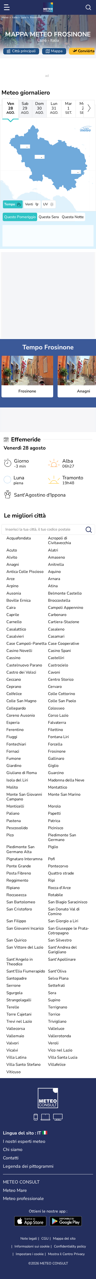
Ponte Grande (18, 866)
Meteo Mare (15, 1190)
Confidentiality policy (70, 1246)
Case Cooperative (63, 643)
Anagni (12, 564)
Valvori (12, 1043)
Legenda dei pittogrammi (28, 1166)
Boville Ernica (18, 600)
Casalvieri (15, 636)
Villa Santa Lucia (62, 1057)
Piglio (53, 847)
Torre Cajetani (19, 1014)
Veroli (53, 1043)
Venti (29, 204)
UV (45, 204)
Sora (52, 993)
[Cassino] (70, 171)
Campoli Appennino (65, 607)
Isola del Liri (17, 780)
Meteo (5, 17)
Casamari (56, 636)
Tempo (9, 204)
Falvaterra (57, 722)
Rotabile (55, 895)
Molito (12, 787)
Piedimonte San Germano (62, 837)
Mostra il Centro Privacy (66, 1254)
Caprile (12, 614)
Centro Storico (61, 679)
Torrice (54, 1014)
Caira (11, 607)
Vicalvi (12, 1050)
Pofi (51, 859)
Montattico (57, 787)
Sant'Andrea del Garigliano (62, 950)
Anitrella (56, 564)
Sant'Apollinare (62, 959)
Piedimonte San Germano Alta (20, 849)
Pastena (13, 821)
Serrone (13, 985)
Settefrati (56, 985)
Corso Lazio (58, 715)
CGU (44, 1238)
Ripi (51, 880)
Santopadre (16, 978)
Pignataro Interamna (24, 859)
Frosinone (35, 17)
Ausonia (13, 593)
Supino (54, 1000)
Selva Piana (58, 978)
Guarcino (56, 773)
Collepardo (16, 708)
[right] (89, 109)
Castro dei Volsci (21, 672)
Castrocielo (58, 665)
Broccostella (59, 600)
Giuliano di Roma (21, 773)
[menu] (8, 7)
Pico (10, 835)
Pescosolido (17, 828)
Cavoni (54, 672)
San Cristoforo (19, 909)
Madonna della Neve (66, 780)
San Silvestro (60, 940)
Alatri (53, 550)
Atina (53, 586)
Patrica (54, 821)
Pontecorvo (58, 866)
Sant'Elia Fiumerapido (25, 971)
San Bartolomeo (20, 902)
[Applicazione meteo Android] (66, 1221)
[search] (88, 7)
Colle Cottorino (61, 693)
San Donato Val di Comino (64, 912)
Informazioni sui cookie (32, 1246)
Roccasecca (16, 895)
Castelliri (56, 658)
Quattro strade (61, 873)
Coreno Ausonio (20, 715)
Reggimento (17, 880)
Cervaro (55, 686)
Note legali (28, 1238)
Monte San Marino (64, 794)
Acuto (11, 550)
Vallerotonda (59, 1036)
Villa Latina (16, 1057)
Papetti (54, 813)
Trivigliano (57, 1021)
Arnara (54, 579)
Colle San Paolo (62, 701)
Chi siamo (12, 1149)
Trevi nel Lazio (19, 1021)
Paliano (12, 813)
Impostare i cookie (30, 1254)
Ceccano (13, 679)
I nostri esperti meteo (24, 1141)
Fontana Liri (58, 737)
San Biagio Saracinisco (67, 902)
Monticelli (15, 806)
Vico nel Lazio (60, 1050)
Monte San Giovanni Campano (24, 797)
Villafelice (57, 1064)
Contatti (10, 1158)
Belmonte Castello (65, 593)
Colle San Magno (21, 701)
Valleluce (56, 1028)
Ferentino (15, 729)
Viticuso (13, 1072)
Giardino (13, 765)
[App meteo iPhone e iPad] (30, 1221)
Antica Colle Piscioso (25, 571)
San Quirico (16, 940)
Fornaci (12, 751)
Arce (10, 579)
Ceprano (13, 686)
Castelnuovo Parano (24, 665)
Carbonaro (57, 614)
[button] (35, 156)
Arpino (12, 586)
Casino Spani (59, 650)
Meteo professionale (23, 1198)
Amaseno (56, 557)
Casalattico (16, 629)
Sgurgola (14, 993)
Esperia (12, 722)
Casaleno (56, 629)
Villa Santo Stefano (23, 1064)
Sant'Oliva (57, 971)
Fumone (13, 758)
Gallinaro (56, 758)
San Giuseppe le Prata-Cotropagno (68, 931)
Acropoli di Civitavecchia (59, 540)
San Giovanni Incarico (25, 928)
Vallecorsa (15, 1028)
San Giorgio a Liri (63, 921)
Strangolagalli (18, 1000)
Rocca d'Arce (59, 887)
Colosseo (56, 708)
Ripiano (13, 887)
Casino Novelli (19, 650)
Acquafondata (18, 538)
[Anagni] (19, 146)
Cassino (13, 658)
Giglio (53, 765)
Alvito (11, 557)
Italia (14, 17)
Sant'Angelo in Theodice (19, 962)
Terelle (12, 1007)
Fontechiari (16, 744)
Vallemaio (15, 1036)
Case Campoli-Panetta (26, 643)
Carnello (14, 622)
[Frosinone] (34, 156)
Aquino (54, 571)
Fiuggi (11, 737)
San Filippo (16, 921)
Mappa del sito (64, 1238)
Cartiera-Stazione (63, 622)
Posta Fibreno (18, 873)
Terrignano (57, 1007)
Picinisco (55, 828)
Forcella (55, 744)
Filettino (55, 729)
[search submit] (88, 530)
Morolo (54, 806)
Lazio (24, 17)
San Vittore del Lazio (24, 947)
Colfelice (14, 693)
